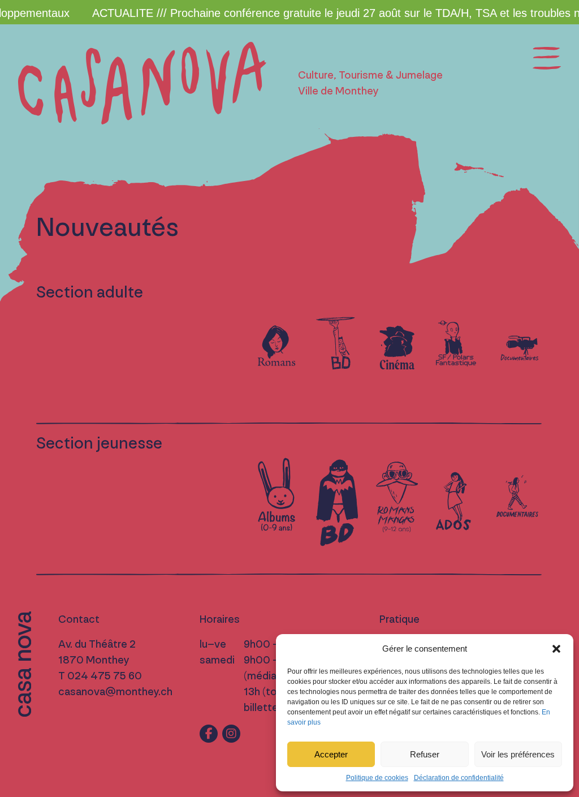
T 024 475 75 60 (100, 676)
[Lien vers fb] (209, 734)
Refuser (424, 754)
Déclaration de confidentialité (459, 778)
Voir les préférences (518, 754)
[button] (556, 648)
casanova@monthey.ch (115, 692)
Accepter (331, 754)
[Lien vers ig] (231, 734)
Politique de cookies (377, 778)
